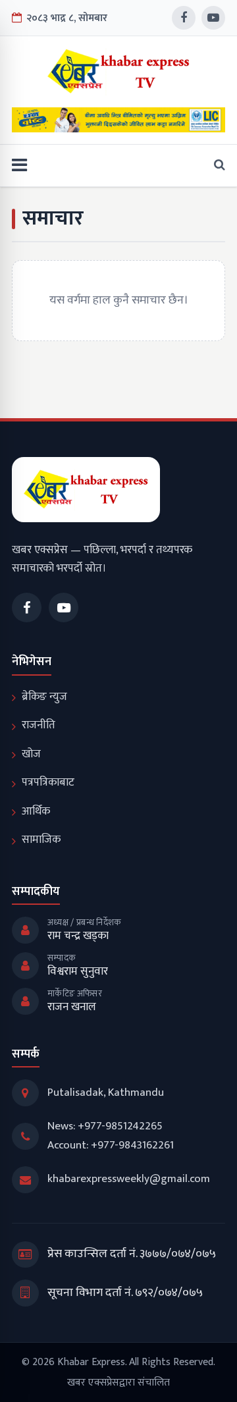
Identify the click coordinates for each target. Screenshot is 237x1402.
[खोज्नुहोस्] (215, 165)
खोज (31, 754)
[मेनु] (19, 165)
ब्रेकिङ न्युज (44, 697)
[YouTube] (213, 18)
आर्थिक (36, 811)
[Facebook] (184, 18)
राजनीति (38, 725)
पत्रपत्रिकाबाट (48, 782)
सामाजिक (41, 839)
